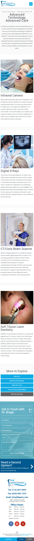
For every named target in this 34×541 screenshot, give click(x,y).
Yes (4, 438)
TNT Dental (25, 535)
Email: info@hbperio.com (17, 497)
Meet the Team (17, 385)
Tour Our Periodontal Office (17, 390)
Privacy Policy (27, 534)
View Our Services (17, 394)
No (9, 438)
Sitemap (21, 534)
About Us (17, 376)
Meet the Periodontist (17, 381)
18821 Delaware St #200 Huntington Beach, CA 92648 (17, 500)
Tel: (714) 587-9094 (17, 490)
